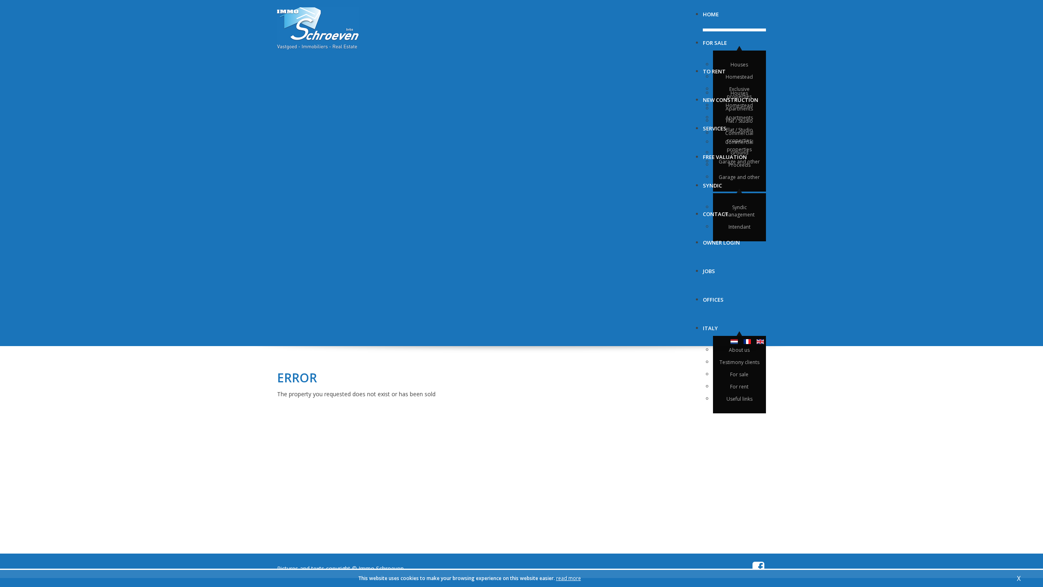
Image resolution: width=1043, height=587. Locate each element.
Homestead (739, 76)
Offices (713, 296)
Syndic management (739, 211)
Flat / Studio (739, 129)
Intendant (739, 226)
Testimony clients (739, 362)
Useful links (739, 398)
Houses (739, 64)
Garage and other (739, 177)
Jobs (709, 268)
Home (711, 11)
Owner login (721, 239)
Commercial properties (739, 137)
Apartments (739, 117)
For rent (739, 386)
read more (568, 578)
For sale (715, 39)
